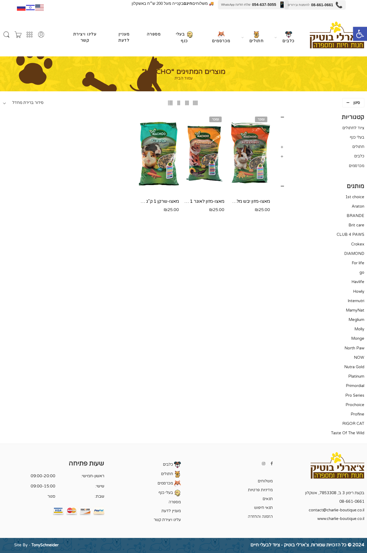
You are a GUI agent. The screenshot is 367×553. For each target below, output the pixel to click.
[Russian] (21, 7)
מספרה (154, 34)
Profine (357, 414)
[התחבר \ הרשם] (41, 35)
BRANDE (355, 216)
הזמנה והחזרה (260, 516)
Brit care (356, 225)
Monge (357, 338)
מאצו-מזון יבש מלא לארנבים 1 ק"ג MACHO (250, 201)
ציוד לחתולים (353, 128)
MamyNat (355, 310)
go (361, 272)
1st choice (354, 197)
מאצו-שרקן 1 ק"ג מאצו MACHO (159, 201)
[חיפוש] (6, 35)
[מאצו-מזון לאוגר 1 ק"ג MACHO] (204, 154)
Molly (359, 329)
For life (358, 263)
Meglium (356, 319)
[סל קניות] (18, 35)
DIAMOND (354, 253)
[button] (360, 34)
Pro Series (354, 395)
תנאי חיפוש (263, 507)
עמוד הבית (184, 79)
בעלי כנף (182, 37)
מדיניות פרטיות (260, 490)
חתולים (256, 41)
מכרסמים (221, 41)
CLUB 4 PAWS (350, 234)
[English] (39, 7)
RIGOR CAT (353, 423)
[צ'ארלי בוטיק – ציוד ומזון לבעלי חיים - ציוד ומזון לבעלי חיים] (337, 34)
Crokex (357, 244)
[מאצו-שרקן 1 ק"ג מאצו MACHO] (159, 154)
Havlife (357, 282)
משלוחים (265, 481)
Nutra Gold (354, 367)
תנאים (267, 499)
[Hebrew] (30, 7)
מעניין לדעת (124, 37)
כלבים (288, 41)
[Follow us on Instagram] (263, 464)
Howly (358, 291)
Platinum (356, 376)
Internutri (356, 301)
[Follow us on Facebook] (272, 464)
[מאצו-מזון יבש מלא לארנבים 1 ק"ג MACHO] (250, 154)
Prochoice (355, 405)
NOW (359, 357)
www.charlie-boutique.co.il (340, 518)
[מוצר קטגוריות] (29, 35)
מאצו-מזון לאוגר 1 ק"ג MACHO (204, 201)
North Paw (354, 348)
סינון (356, 102)
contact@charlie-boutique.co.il (336, 510)
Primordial (355, 386)
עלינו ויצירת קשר (84, 37)
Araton (358, 206)
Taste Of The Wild (347, 433)
